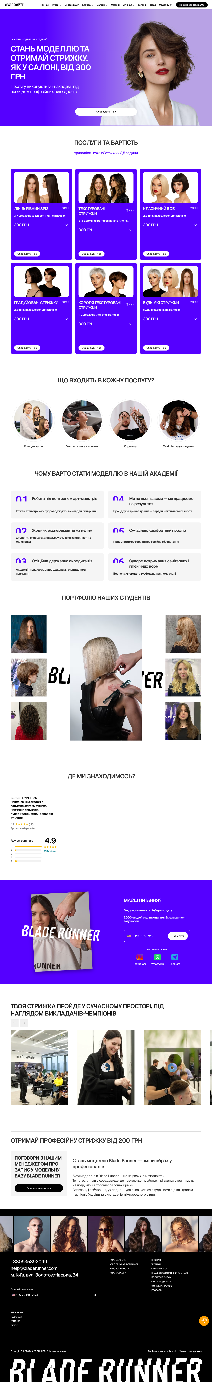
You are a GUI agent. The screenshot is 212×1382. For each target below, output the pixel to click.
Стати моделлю (161, 1281)
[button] (56, 4)
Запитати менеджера (39, 1188)
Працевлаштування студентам (169, 1273)
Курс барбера (118, 1260)
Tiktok (14, 1325)
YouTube (15, 1321)
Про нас (44, 4)
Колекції (142, 4)
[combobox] (130, 936)
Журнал (155, 1264)
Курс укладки (118, 1273)
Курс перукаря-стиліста (124, 1264)
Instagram (17, 1312)
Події (153, 4)
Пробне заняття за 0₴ (191, 4)
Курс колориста (119, 1268)
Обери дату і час (27, 253)
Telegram (16, 1316)
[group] (39, 1067)
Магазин (115, 4)
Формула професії (162, 1285)
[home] (15, 4)
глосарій (156, 1290)
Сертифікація (72, 4)
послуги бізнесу (161, 1277)
